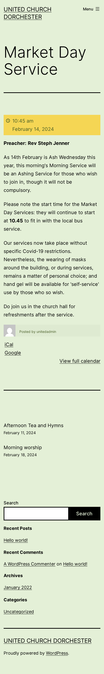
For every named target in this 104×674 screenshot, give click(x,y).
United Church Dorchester (47, 640)
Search (11, 502)
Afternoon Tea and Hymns (33, 429)
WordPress (57, 653)
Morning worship (23, 451)
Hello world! (16, 540)
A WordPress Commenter (29, 563)
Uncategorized (19, 611)
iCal (9, 344)
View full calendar (79, 361)
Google (13, 353)
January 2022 (18, 587)
